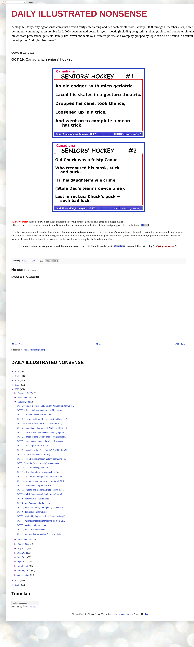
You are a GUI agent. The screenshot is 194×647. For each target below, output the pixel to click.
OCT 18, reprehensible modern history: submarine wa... (42, 459)
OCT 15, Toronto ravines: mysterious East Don (38, 472)
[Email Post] (41, 260)
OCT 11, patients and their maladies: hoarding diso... (40, 490)
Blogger (148, 614)
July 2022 (22, 548)
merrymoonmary (125, 614)
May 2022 (22, 557)
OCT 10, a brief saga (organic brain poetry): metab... (40, 494)
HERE (144, 225)
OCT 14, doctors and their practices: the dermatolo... (40, 476)
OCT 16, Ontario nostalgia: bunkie (32, 467)
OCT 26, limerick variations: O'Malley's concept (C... (41, 423)
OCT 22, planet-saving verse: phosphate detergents (40, 441)
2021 (17, 580)
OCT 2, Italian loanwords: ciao (31, 529)
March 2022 (23, 566)
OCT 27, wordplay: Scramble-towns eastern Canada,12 (42, 419)
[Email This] (46, 260)
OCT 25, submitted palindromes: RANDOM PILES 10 (42, 428)
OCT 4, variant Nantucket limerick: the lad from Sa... (41, 521)
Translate (32, 606)
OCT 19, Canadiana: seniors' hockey (33, 454)
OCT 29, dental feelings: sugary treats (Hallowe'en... (40, 410)
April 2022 (22, 561)
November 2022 (25, 397)
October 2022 (23, 402)
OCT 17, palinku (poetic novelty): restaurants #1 (39, 463)
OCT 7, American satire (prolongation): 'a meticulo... (40, 507)
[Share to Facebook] (54, 260)
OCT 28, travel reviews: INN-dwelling (34, 414)
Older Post (180, 344)
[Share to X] (52, 260)
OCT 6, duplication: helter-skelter (32, 512)
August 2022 (23, 544)
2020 (17, 585)
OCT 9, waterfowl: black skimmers (33, 498)
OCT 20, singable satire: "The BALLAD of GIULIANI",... (44, 450)
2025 (17, 376)
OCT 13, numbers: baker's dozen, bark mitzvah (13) (40, 481)
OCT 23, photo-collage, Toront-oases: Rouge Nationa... (42, 437)
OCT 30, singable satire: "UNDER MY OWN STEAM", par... (45, 406)
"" (119, 246)
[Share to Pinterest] (57, 260)
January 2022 (23, 575)
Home (99, 344)
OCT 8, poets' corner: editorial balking (34, 503)
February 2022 (24, 570)
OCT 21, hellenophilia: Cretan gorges (34, 445)
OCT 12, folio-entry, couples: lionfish (34, 485)
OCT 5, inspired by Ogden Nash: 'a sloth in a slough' (41, 516)
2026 (17, 371)
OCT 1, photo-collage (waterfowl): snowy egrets (39, 534)
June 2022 (22, 553)
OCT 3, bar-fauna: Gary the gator (32, 525)
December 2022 (24, 393)
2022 (17, 389)
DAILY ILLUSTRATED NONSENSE (79, 13)
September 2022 (25, 539)
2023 (17, 385)
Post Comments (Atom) (34, 350)
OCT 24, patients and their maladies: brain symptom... (41, 432)
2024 (17, 380)
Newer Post (17, 344)
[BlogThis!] (49, 260)
